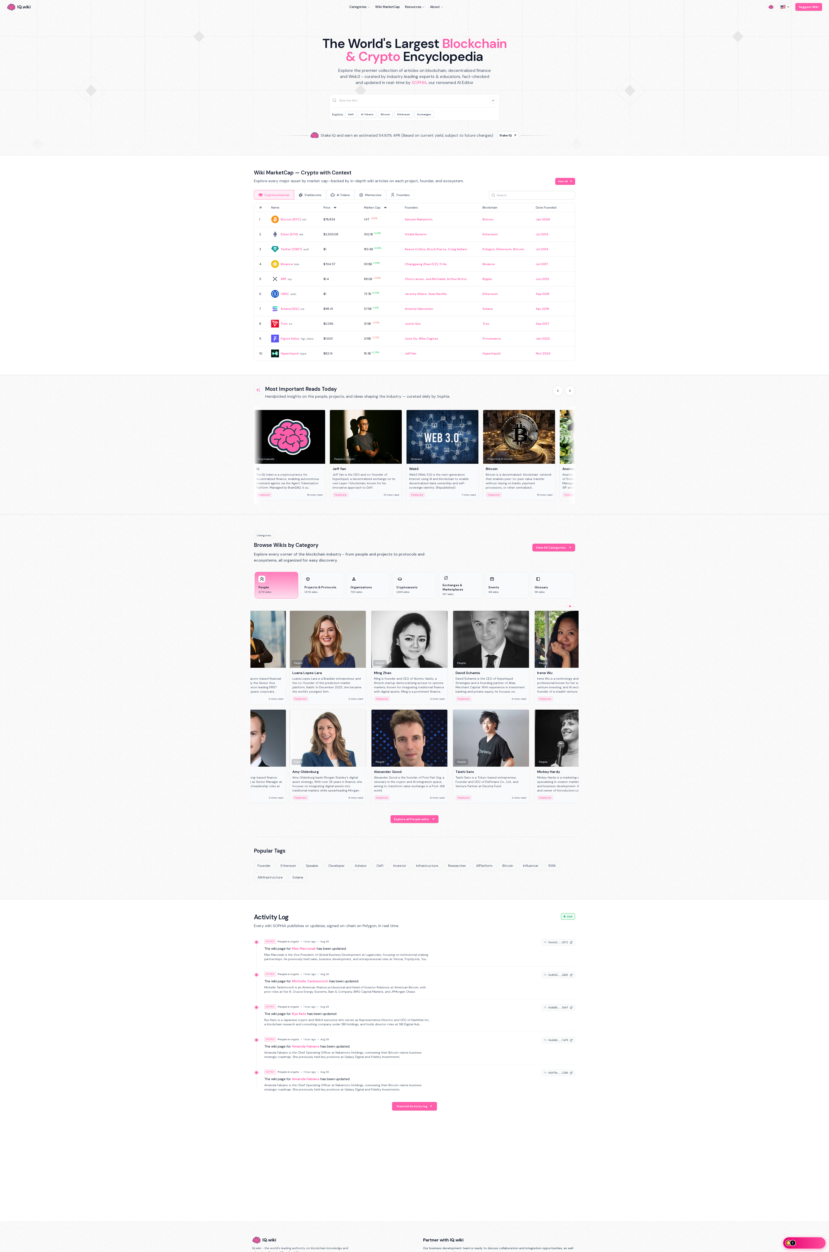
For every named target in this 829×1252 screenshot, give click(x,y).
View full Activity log (411, 1106)
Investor (399, 865)
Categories (358, 7)
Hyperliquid (290, 353)
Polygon (489, 249)
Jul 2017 (542, 264)
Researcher (457, 865)
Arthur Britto (457, 279)
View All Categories (551, 547)
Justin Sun (413, 324)
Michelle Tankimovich (310, 981)
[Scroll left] (558, 391)
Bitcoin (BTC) (291, 219)
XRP (283, 279)
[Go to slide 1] (566, 606)
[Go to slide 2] (570, 606)
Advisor (361, 865)
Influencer (531, 865)
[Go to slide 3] (573, 606)
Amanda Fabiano (306, 1046)
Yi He (443, 264)
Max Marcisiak (304, 948)
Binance (287, 264)
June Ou (411, 338)
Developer (337, 865)
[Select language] (785, 7)
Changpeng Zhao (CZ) (421, 264)
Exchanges (424, 114)
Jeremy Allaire (416, 294)
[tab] (274, 194)
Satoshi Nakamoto (419, 219)
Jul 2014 (542, 234)
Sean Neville (437, 294)
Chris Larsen (414, 279)
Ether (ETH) (289, 234)
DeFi (351, 114)
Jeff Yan (410, 353)
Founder (264, 865)
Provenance (492, 338)
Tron (284, 324)
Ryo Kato (299, 1013)
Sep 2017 (542, 324)
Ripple (487, 279)
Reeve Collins (415, 249)
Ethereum (403, 114)
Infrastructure (427, 865)
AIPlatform (484, 865)
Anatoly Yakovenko (419, 309)
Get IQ (491, 134)
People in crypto (288, 941)
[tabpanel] (414, 282)
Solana (487, 309)
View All (563, 181)
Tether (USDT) (291, 249)
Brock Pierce (436, 249)
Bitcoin (385, 114)
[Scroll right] (570, 391)
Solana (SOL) (290, 309)
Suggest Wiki (809, 7)
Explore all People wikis (411, 819)
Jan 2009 (543, 219)
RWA (552, 865)
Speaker (312, 865)
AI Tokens (367, 114)
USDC (285, 294)
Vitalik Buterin (416, 234)
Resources (413, 7)
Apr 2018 (542, 309)
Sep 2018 (542, 294)
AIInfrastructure (270, 877)
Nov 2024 (543, 353)
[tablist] (334, 194)
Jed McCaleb (435, 279)
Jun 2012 (542, 279)
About (435, 7)
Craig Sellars (457, 249)
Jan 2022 (543, 338)
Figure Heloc (290, 338)
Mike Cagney (428, 338)
